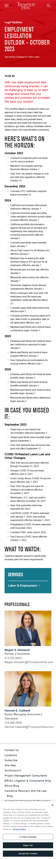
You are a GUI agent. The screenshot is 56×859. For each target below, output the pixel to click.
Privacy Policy (19, 829)
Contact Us (12, 750)
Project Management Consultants (26, 775)
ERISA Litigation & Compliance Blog (28, 780)
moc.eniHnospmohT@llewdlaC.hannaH (29, 726)
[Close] (52, 805)
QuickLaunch (13, 770)
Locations (11, 755)
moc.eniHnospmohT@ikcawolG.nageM (29, 662)
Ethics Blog (12, 785)
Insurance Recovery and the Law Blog (26, 793)
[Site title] (26, 5)
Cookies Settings (27, 837)
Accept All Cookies (28, 853)
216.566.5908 (13, 722)
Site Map (10, 765)
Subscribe (11, 760)
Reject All (28, 845)
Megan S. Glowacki (17, 649)
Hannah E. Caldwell (17, 710)
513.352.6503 (13, 658)
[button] (6, 5)
